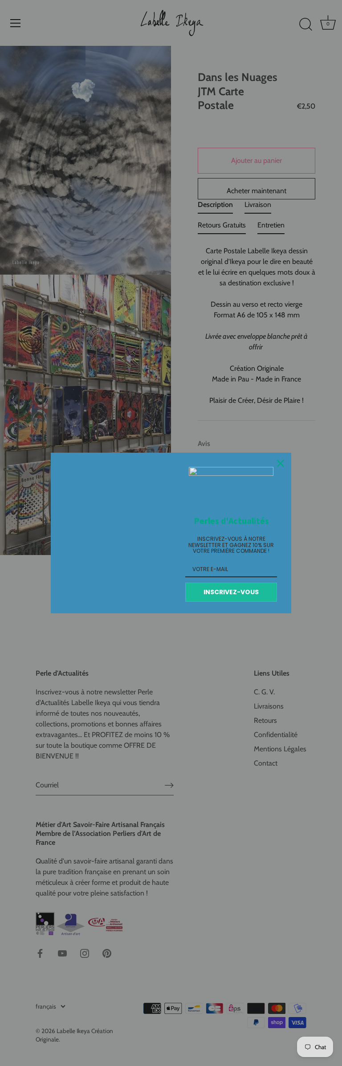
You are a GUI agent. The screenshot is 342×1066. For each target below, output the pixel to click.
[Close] (280, 463)
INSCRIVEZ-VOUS (231, 592)
